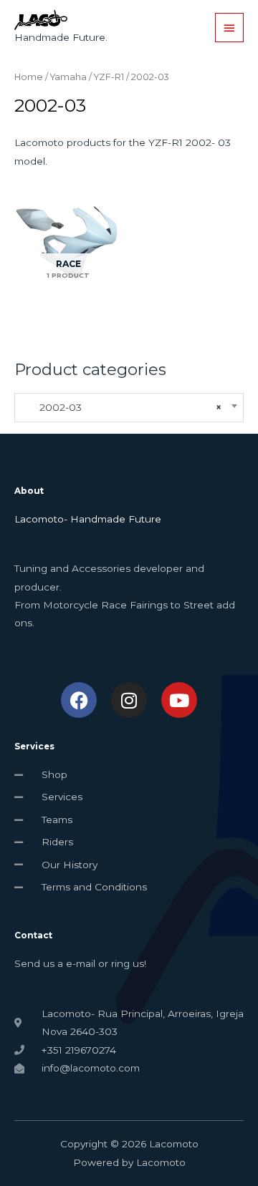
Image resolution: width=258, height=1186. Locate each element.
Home (28, 77)
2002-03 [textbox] (121, 407)
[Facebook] (79, 700)
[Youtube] (179, 700)
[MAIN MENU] (229, 27)
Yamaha (68, 77)
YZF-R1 (109, 77)
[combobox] (129, 407)
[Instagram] (129, 700)
